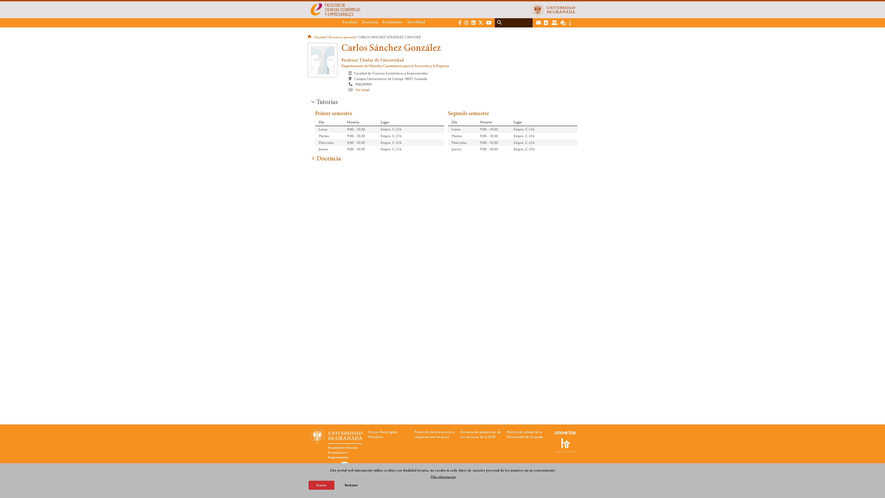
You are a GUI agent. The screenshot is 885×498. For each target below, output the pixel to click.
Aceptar (321, 485)
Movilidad (416, 22)
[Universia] (565, 432)
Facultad (349, 22)
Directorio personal (342, 37)
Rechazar (351, 485)
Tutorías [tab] (327, 102)
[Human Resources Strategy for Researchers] (565, 445)
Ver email (362, 90)
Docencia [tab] (328, 159)
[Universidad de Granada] (553, 9)
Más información (443, 477)
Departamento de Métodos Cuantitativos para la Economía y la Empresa (395, 66)
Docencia (370, 22)
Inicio (310, 37)
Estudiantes (393, 22)
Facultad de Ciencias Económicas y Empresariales (343, 452)
